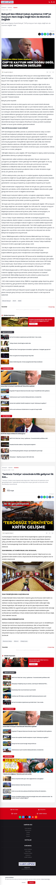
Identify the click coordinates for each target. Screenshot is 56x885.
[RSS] (36, 817)
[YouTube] (33, 817)
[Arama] (52, 2)
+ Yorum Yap (51, 307)
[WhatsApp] (20, 817)
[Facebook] (23, 817)
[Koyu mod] (49, 2)
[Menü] (54, 2)
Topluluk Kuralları (28, 853)
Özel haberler (28, 828)
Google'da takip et (8, 72)
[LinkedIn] (29, 817)
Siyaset (28, 836)
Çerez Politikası (28, 849)
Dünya (28, 834)
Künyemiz (42, 809)
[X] (26, 817)
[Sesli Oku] (47, 72)
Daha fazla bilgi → (46, 879)
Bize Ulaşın (15, 809)
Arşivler (15, 813)
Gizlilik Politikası (43, 813)
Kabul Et (31, 882)
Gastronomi (28, 830)
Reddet (24, 882)
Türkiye (28, 832)
